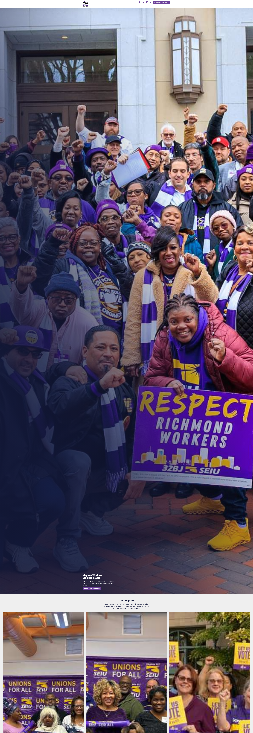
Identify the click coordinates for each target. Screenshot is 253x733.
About (114, 6)
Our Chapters (122, 6)
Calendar (145, 6)
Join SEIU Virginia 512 (161, 2)
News (168, 6)
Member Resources (134, 6)
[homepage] (86, 4)
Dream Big (161, 6)
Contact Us (153, 6)
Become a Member (92, 588)
